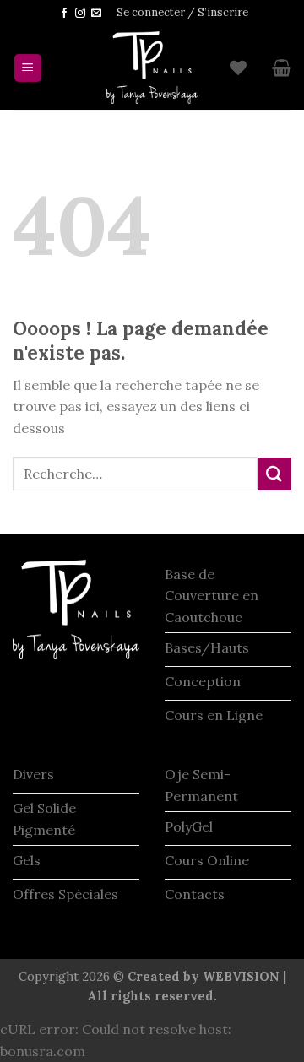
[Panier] (281, 67)
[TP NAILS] (152, 67)
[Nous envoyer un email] (96, 13)
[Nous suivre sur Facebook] (64, 13)
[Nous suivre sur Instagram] (80, 13)
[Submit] (274, 474)
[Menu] (28, 68)
